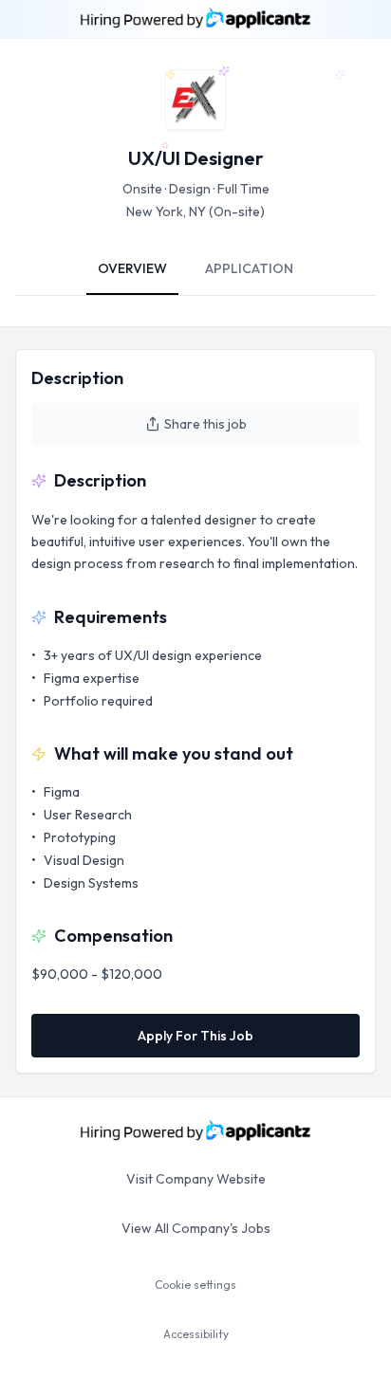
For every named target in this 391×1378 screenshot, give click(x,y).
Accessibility (196, 1334)
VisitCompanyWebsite (196, 1178)
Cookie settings (195, 1284)
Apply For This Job (195, 1035)
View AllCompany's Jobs (195, 1228)
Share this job (205, 423)
